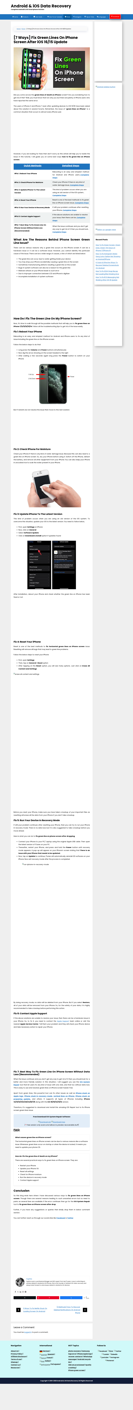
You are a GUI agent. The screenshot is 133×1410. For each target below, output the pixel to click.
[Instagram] (23, 1292)
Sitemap (14, 1362)
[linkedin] (114, 1354)
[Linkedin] (20, 1292)
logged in (28, 1332)
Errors (23, 29)
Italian (47, 1361)
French (49, 1358)
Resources (15, 1368)
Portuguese (55, 1364)
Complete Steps (77, 185)
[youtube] (104, 1357)
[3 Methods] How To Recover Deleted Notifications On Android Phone (67, 1310)
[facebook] (102, 1351)
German (46, 1351)
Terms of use (16, 1359)
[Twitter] (18, 1292)
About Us (14, 1351)
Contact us (15, 1365)
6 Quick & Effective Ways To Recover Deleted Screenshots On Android (107, 265)
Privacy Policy (16, 1354)
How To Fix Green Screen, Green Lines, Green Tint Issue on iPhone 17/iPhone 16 (108, 248)
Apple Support (63, 1021)
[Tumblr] (105, 1354)
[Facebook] (15, 1292)
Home (19, 29)
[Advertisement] (52, 134)
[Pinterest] (25, 1292)
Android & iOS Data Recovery (41, 6)
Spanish (51, 1354)
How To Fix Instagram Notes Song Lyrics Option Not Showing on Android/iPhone (108, 256)
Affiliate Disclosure (18, 1356)
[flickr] (110, 1351)
